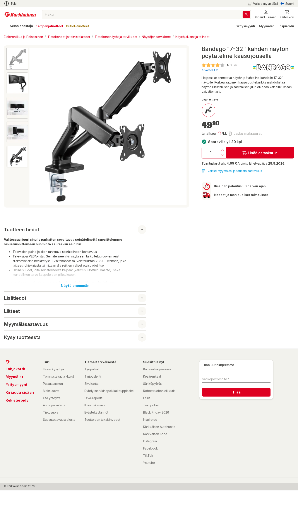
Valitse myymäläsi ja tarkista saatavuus (234, 171)
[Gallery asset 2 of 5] (17, 83)
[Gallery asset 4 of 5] (17, 132)
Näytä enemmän (75, 285)
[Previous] (35, 126)
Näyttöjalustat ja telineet (192, 36)
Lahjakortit (16, 369)
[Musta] (208, 110)
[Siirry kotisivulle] (20, 14)
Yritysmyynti (245, 26)
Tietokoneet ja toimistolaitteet (69, 36)
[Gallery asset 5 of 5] (17, 156)
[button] (262, 3)
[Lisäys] (222, 150)
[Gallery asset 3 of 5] (17, 108)
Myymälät (266, 26)
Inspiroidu (286, 26)
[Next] (181, 126)
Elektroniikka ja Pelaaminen (23, 36)
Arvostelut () (210, 70)
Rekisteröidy (17, 400)
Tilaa (236, 392)
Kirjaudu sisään (20, 392)
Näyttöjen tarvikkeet (156, 36)
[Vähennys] (222, 155)
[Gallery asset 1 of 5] (108, 126)
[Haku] (246, 14)
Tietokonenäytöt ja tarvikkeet (116, 36)
